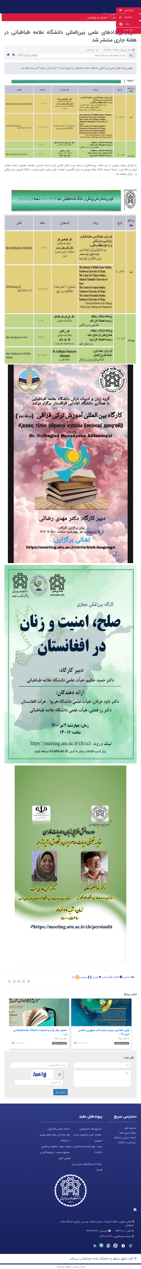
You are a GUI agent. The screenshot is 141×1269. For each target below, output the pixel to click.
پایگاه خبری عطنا (128, 1133)
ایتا (74, 977)
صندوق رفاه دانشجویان (91, 1129)
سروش (84, 977)
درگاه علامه (128, 30)
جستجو (128, 17)
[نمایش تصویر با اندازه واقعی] (71, 119)
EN (127, 24)
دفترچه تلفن (130, 1128)
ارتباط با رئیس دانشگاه (125, 1138)
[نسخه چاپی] (13, 55)
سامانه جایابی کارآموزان (59, 1129)
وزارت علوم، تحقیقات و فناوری (55, 1146)
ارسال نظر (60, 1092)
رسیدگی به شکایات (127, 1142)
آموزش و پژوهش (97, 17)
